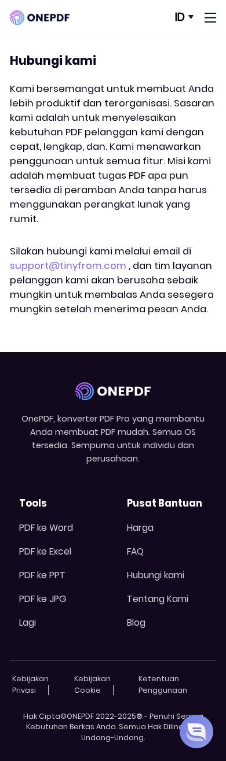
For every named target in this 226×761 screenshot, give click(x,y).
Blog (136, 622)
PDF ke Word (46, 528)
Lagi (27, 622)
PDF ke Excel (45, 551)
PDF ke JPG (43, 599)
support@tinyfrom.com (68, 265)
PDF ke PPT (42, 575)
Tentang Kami (157, 599)
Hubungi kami (155, 575)
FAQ (135, 551)
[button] (196, 731)
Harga (140, 528)
